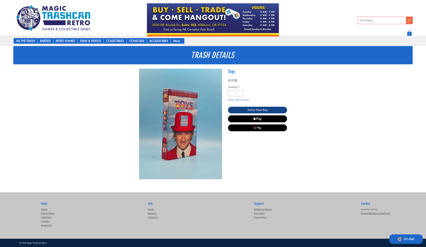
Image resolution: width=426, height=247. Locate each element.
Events (151, 209)
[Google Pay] (257, 127)
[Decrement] (230, 93)
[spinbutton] (236, 93)
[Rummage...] (409, 20)
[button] (409, 33)
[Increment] (241, 93)
